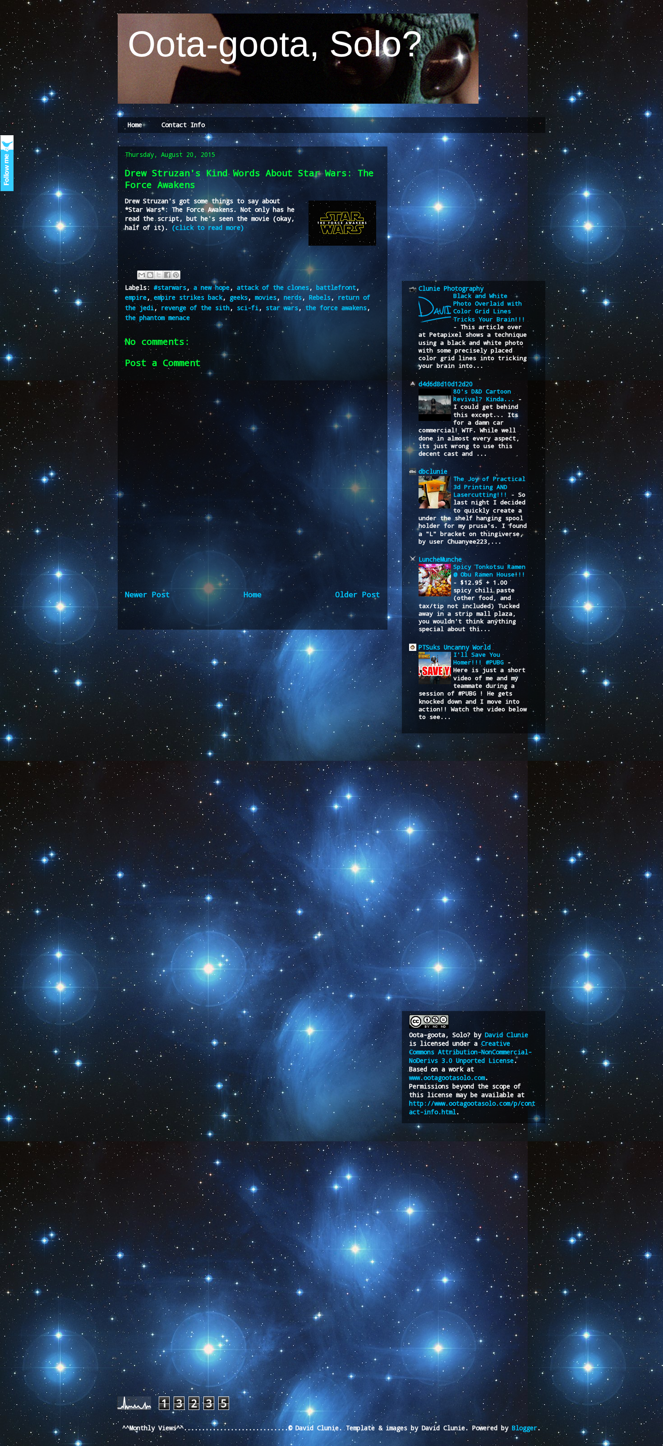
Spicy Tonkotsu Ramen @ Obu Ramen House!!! (489, 570)
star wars (282, 307)
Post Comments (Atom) (278, 625)
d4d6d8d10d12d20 (446, 384)
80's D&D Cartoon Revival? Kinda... (485, 395)
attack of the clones (273, 287)
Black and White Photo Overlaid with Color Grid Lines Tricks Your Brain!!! (489, 307)
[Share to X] (158, 274)
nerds (293, 297)
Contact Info (183, 124)
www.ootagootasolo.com (447, 1077)
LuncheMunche (440, 559)
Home (135, 124)
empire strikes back (188, 297)
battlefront (336, 287)
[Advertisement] (476, 206)
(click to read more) (208, 227)
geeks (239, 297)
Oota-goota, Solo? (270, 44)
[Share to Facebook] (167, 274)
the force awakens (336, 307)
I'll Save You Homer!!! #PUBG (480, 658)
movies (265, 297)
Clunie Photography (451, 288)
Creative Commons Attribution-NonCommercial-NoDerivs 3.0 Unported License (470, 1052)
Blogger (524, 1427)
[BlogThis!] (150, 274)
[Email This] (141, 274)
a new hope (211, 287)
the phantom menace (157, 317)
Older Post (357, 594)
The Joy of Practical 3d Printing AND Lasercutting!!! (489, 487)
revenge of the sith (195, 307)
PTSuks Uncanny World (455, 647)
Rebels (320, 297)
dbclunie (433, 471)
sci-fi (247, 307)
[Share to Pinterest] (175, 274)
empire (136, 297)
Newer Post (147, 594)
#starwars (170, 287)
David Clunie (506, 1034)
